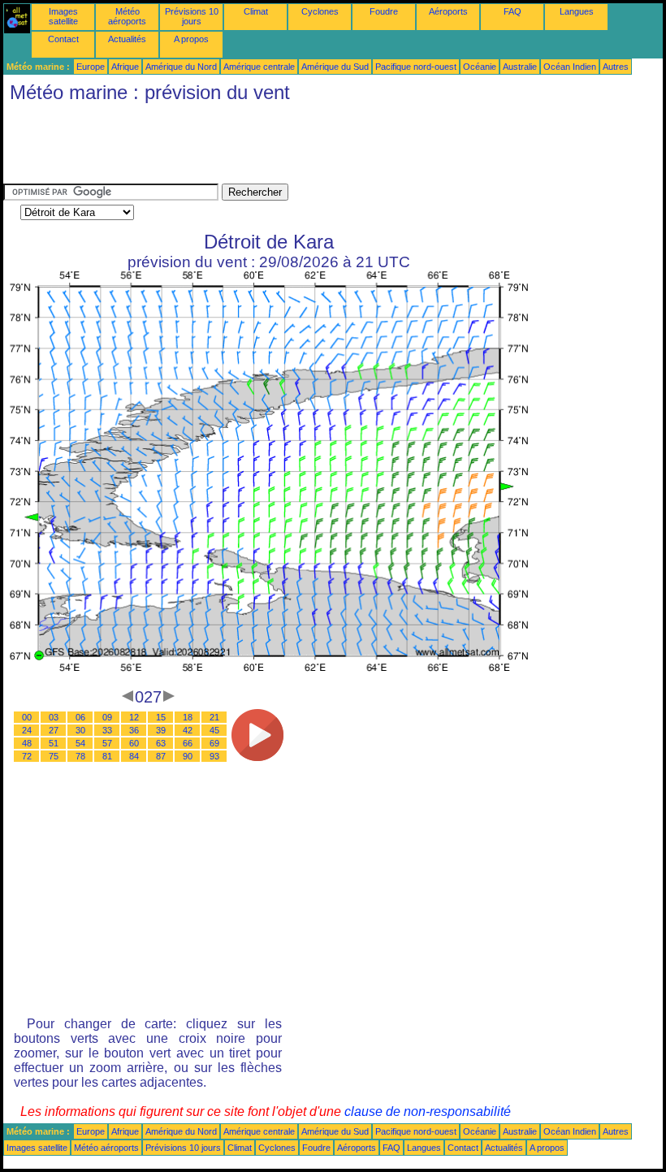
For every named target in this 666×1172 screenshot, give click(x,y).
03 (53, 717)
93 (214, 756)
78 (80, 756)
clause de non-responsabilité (427, 1111)
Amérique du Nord (181, 66)
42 (187, 730)
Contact (63, 39)
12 (134, 717)
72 (27, 756)
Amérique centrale (259, 66)
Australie (520, 66)
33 (107, 730)
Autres (616, 66)
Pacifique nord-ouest (415, 66)
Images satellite (63, 16)
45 (214, 730)
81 (107, 756)
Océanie (479, 66)
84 (134, 756)
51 (53, 743)
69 (214, 743)
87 (161, 756)
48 (27, 743)
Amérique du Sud (335, 66)
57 (107, 743)
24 (27, 730)
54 (80, 743)
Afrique (125, 66)
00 (27, 717)
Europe (90, 66)
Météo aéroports (127, 16)
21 (214, 717)
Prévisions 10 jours (191, 16)
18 (187, 717)
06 (80, 717)
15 (161, 717)
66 (187, 743)
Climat (256, 11)
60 (134, 743)
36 (134, 730)
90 (187, 756)
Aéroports (448, 11)
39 (161, 730)
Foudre (384, 11)
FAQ (512, 11)
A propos (191, 39)
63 (161, 743)
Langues (577, 11)
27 (53, 730)
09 (107, 717)
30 (80, 730)
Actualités (127, 39)
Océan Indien (569, 66)
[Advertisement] (299, 147)
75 (53, 756)
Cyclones (320, 11)
